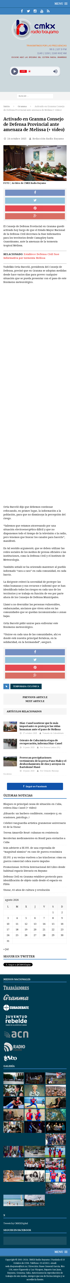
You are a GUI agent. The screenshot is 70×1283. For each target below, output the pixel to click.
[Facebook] (22, 11)
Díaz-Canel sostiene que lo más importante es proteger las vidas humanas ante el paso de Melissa (40, 726)
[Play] (14, 71)
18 (17, 929)
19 (26, 929)
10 (8, 923)
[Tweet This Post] (35, 201)
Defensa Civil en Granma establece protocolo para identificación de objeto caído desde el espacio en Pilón (33, 880)
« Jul (6, 949)
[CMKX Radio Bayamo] (35, 29)
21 (44, 929)
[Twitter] (28, 11)
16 (62, 923)
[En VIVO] (48, 11)
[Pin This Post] (35, 208)
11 (17, 923)
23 (62, 929)
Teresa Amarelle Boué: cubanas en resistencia (30, 832)
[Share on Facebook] (35, 193)
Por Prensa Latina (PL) (50, 747)
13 (35, 923)
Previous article (35, 697)
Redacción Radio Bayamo (48, 138)
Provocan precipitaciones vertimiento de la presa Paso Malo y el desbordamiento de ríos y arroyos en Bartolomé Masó (43, 762)
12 (26, 923)
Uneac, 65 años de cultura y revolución (26, 890)
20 (35, 929)
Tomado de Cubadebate (53, 733)
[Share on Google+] (35, 216)
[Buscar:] (35, 95)
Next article (35, 701)
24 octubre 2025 (16, 138)
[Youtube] (42, 11)
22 (53, 929)
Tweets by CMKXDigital (15, 1223)
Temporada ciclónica (26, 686)
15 (53, 923)
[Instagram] (35, 11)
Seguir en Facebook (35, 786)
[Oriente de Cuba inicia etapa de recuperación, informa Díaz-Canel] (10, 747)
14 (44, 923)
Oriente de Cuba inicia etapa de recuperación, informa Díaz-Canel (41, 742)
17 (8, 929)
